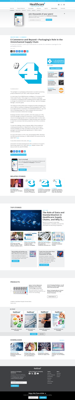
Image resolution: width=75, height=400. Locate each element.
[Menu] (64, 5)
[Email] (14, 51)
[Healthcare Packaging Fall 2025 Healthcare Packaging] (30, 319)
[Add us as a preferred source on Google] (27, 51)
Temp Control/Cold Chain (43, 241)
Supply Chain (45, 210)
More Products (52, 296)
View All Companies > (56, 68)
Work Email (21, 164)
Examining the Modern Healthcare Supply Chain (43, 354)
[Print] (11, 51)
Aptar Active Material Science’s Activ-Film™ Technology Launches (35, 286)
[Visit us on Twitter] (32, 373)
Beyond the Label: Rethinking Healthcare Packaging (15, 354)
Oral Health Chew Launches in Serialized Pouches (57, 244)
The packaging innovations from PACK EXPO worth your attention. (52, 83)
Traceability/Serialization (57, 241)
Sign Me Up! (49, 19)
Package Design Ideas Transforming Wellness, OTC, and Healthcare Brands (29, 354)
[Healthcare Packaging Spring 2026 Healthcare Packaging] (16, 319)
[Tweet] (22, 51)
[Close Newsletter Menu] (64, 13)
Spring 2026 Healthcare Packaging (16, 330)
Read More (15, 261)
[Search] (61, 5)
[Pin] (25, 51)
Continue (43, 397)
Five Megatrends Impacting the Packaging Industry (16, 191)
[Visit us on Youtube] (38, 373)
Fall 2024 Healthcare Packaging (58, 330)
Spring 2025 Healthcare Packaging (44, 330)
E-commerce (23, 37)
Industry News (14, 37)
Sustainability (13, 188)
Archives (41, 334)
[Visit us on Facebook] (30, 373)
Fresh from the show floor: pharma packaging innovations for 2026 (52, 75)
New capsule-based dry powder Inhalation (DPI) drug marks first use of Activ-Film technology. (37, 291)
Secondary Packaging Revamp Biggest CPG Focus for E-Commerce (29, 191)
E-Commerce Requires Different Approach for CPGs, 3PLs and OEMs (57, 191)
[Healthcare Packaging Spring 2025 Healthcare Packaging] (44, 319)
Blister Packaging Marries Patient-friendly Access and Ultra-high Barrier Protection (55, 291)
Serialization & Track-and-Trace (16, 242)
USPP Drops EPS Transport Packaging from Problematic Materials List (44, 244)
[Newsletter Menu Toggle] (59, 5)
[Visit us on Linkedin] (35, 373)
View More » (62, 340)
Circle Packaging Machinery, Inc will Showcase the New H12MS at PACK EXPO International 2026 (55, 286)
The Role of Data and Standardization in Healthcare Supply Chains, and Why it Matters (53, 216)
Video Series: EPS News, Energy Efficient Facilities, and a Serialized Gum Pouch (16, 245)
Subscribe (33, 334)
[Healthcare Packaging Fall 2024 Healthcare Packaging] (58, 319)
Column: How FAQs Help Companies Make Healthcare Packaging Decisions (29, 244)
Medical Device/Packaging (29, 241)
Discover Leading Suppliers (52, 90)
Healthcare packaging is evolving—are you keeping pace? (58, 354)
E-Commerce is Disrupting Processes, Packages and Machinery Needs (44, 191)
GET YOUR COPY (44, 264)
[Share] (17, 51)
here (18, 137)
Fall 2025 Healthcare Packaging (30, 330)
